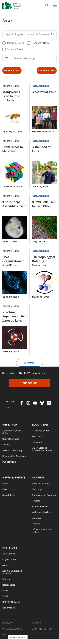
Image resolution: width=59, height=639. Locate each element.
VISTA (5, 590)
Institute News (15, 42)
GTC (34, 634)
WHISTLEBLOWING (12, 629)
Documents (8, 607)
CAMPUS (38, 477)
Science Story (15, 49)
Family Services (40, 506)
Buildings (37, 489)
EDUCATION (40, 424)
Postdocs (37, 436)
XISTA (5, 596)
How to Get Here (41, 483)
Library (6, 444)
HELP (5, 634)
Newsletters (8, 495)
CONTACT (7, 623)
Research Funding (12, 450)
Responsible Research (14, 456)
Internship (37, 442)
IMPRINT (36, 623)
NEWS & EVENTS (13, 477)
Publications (9, 461)
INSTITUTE (9, 547)
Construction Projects (44, 495)
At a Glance (8, 553)
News (5, 483)
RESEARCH (9, 424)
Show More (30, 362)
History (6, 579)
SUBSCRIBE (29, 383)
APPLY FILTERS (12, 70)
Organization (9, 559)
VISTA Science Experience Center (42, 449)
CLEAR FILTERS (46, 70)
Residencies (8, 585)
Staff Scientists (10, 439)
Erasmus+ (37, 518)
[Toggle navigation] (55, 5)
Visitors (36, 523)
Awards (6, 565)
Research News (41, 42)
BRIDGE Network (11, 602)
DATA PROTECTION (42, 629)
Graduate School (41, 430)
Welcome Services (41, 512)
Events (6, 489)
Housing (36, 500)
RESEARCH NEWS (11, 86)
